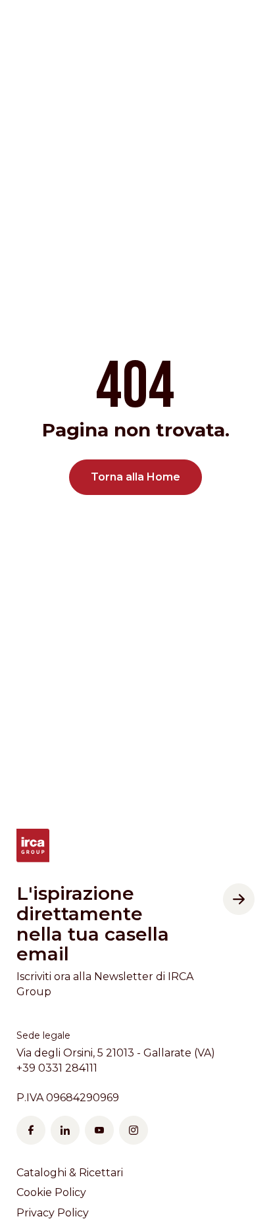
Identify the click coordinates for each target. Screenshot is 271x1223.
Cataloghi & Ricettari (69, 1172)
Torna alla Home (135, 477)
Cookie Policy (51, 1192)
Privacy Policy (52, 1213)
